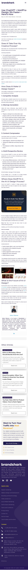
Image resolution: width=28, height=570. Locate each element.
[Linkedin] (14, 333)
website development (18, 39)
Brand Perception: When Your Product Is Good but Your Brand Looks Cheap (13, 377)
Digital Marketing (7, 350)
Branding (5, 372)
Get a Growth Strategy (11, 443)
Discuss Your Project (13, 208)
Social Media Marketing (7, 501)
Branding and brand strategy (9, 495)
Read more (14, 365)
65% (25, 290)
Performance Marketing (7, 504)
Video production (6, 498)
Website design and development (10, 492)
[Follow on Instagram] (7, 480)
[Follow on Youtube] (11, 480)
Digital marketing (6, 489)
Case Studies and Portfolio (8, 519)
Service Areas (5, 516)
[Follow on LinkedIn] (3, 480)
